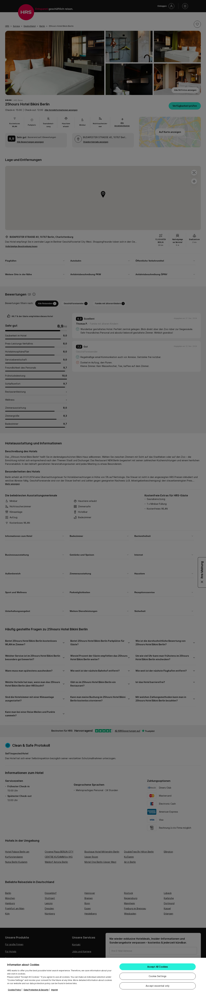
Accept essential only (157, 985)
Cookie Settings (157, 976)
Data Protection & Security (36, 990)
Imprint (54, 990)
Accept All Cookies (157, 966)
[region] (103, 976)
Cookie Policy (14, 990)
